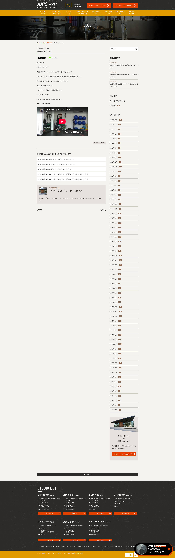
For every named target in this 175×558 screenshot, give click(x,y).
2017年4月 (115, 344)
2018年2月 (115, 297)
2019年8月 (115, 218)
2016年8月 (115, 382)
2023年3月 (115, 129)
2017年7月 (115, 330)
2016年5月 (115, 396)
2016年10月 (115, 372)
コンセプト (41, 546)
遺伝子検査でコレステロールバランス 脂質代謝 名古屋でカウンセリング (64, 179)
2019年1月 (115, 251)
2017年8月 (115, 325)
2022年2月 (115, 157)
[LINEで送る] (53, 58)
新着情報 (114, 105)
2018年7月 (115, 279)
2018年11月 (115, 260)
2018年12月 (115, 255)
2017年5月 (115, 339)
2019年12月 (115, 204)
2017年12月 (115, 307)
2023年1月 (115, 134)
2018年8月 (115, 274)
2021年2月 (115, 195)
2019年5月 (115, 232)
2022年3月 (115, 153)
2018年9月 (115, 269)
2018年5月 (114, 283)
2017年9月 (115, 321)
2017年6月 (115, 335)
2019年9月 (115, 213)
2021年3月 (114, 190)
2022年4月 (114, 148)
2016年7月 (115, 386)
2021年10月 (115, 166)
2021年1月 (114, 199)
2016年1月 (114, 405)
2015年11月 (115, 410)
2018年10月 (115, 265)
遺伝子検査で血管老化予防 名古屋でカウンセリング (57, 159)
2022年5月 (114, 143)
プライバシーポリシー (107, 546)
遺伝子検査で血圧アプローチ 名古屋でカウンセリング (57, 164)
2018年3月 (115, 293)
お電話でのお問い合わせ (97, 5)
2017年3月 (115, 349)
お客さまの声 (77, 546)
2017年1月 (115, 358)
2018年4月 (115, 288)
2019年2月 (115, 246)
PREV (40, 210)
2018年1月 (115, 302)
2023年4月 (115, 124)
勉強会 (123, 546)
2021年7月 (114, 181)
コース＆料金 (49, 546)
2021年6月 (114, 185)
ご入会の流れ (86, 546)
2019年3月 (115, 241)
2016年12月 (115, 363)
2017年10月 (115, 316)
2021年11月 (115, 162)
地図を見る (49, 513)
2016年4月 (114, 400)
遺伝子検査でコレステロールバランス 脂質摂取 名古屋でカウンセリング (64, 174)
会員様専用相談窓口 (131, 546)
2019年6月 (115, 227)
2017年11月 (115, 311)
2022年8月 (115, 138)
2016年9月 (115, 377)
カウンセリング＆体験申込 (124, 5)
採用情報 (117, 546)
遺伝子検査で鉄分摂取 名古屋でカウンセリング (55, 169)
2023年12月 (115, 120)
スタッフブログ (100, 142)
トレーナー (57, 546)
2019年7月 (115, 223)
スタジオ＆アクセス (67, 546)
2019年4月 (115, 237)
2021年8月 (114, 176)
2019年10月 (115, 209)
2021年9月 (115, 171)
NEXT (102, 210)
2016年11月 (115, 367)
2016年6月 (114, 391)
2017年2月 (115, 353)
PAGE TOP (88, 474)
